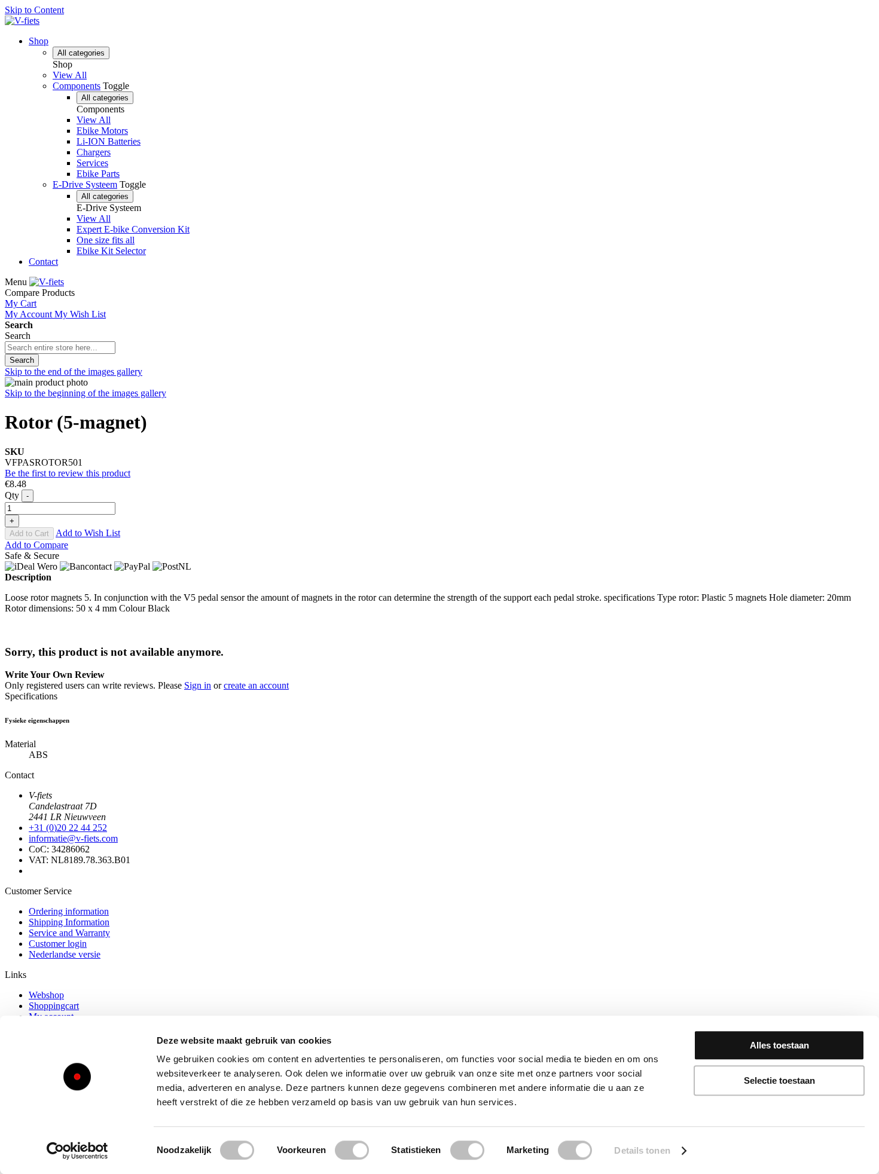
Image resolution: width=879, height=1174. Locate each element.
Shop (38, 41)
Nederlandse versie (64, 954)
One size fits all (106, 240)
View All (70, 75)
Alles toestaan (779, 1045)
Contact (43, 261)
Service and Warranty (69, 933)
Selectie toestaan (779, 1080)
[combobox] (60, 347)
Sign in (197, 685)
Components (76, 86)
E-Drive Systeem (85, 184)
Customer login (58, 943)
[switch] (352, 1150)
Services (92, 163)
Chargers (94, 152)
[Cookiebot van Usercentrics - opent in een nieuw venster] (77, 1151)
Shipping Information (69, 922)
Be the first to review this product (67, 473)
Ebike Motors (102, 131)
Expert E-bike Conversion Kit (133, 229)
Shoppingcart (54, 1006)
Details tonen (642, 1150)
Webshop (46, 995)
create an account (256, 685)
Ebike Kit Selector (111, 251)
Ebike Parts (98, 174)
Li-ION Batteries (109, 141)
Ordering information (69, 911)
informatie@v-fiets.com (73, 838)
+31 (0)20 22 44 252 (68, 828)
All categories (81, 52)
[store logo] (22, 21)
